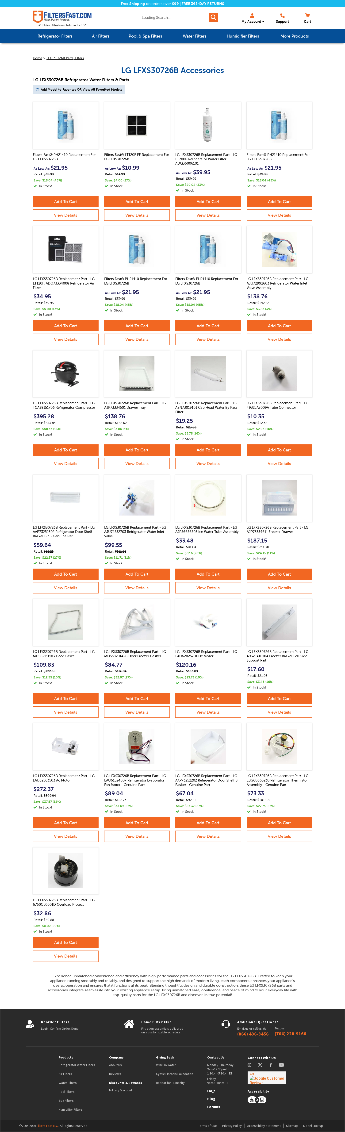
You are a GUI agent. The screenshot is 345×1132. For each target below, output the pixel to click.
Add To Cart (65, 201)
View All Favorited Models (102, 89)
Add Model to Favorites (58, 89)
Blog (211, 1098)
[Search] (213, 17)
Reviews (115, 1074)
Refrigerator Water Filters (77, 1065)
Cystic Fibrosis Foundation (174, 1074)
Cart (307, 21)
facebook (271, 1065)
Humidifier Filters (71, 1109)
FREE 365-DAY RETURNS (203, 3)
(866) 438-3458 (253, 1034)
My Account (251, 21)
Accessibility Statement (264, 1126)
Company (116, 1057)
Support (282, 21)
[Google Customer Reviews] (267, 1077)
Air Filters (65, 1074)
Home (37, 58)
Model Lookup (313, 1126)
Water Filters (68, 1083)
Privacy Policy (232, 1126)
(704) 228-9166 (290, 1033)
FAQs (211, 1090)
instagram (249, 1065)
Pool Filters (67, 1092)
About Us (115, 1065)
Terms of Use (207, 1126)
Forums (213, 1106)
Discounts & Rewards (125, 1083)
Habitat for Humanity (170, 1083)
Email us (243, 1028)
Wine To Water (166, 1065)
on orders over (150, 3)
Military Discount (120, 1090)
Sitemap (292, 1126)
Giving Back (165, 1057)
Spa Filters (66, 1100)
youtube (281, 1065)
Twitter (260, 1065)
